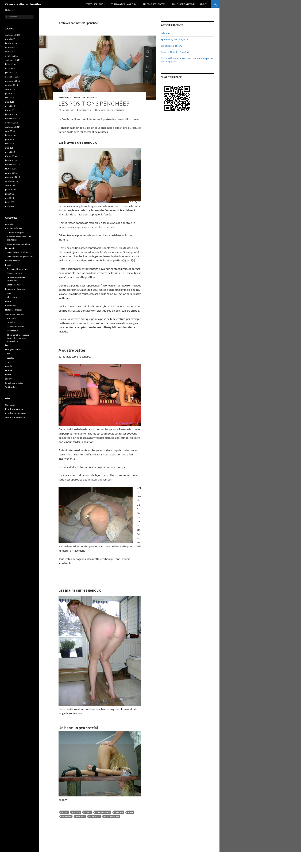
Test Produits (11, 387)
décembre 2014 (12, 118)
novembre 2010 (12, 177)
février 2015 (11, 110)
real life (8, 370)
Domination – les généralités (20, 256)
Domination (10, 248)
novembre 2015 (12, 81)
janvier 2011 (11, 173)
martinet (66, 816)
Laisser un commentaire (111, 110)
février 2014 (11, 156)
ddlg (9, 362)
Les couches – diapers (154, 4)
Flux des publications (14, 409)
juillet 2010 (10, 189)
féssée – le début (14, 273)
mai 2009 (9, 206)
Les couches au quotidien (18, 244)
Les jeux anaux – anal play (123, 4)
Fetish (8, 301)
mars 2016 (10, 68)
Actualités (9, 224)
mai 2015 (9, 97)
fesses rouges (103, 812)
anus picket (12, 318)
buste (64, 812)
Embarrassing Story (171, 45)
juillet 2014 (10, 135)
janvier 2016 (11, 72)
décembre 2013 (12, 164)
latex (9, 293)
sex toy (8, 378)
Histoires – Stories (13, 309)
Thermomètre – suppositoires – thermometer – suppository (18, 338)
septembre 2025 (12, 35)
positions (94, 816)
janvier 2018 (11, 43)
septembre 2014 (12, 127)
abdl (9, 353)
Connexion (10, 405)
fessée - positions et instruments (78, 97)
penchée (80, 816)
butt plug (11, 322)
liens (7, 345)
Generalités (10, 305)
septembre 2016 (12, 60)
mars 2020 (10, 39)
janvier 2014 (11, 160)
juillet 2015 (10, 93)
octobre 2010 (11, 181)
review (8, 374)
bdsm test (166, 33)
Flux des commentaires (15, 413)
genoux (119, 812)
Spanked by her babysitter (175, 39)
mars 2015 (10, 106)
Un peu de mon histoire (183, 4)
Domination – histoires (17, 252)
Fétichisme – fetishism (15, 289)
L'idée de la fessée (14, 284)
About (203, 4)
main (130, 812)
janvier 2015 (11, 114)
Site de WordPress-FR (15, 417)
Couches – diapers (13, 228)
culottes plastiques (15, 232)
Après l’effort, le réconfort (175, 52)
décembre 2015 (12, 76)
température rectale (14, 383)
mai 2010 (9, 198)
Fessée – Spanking (94, 4)
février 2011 (11, 168)
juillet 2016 (10, 64)
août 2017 (10, 51)
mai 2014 (9, 143)
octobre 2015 (11, 85)
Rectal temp (12, 330)
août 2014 (10, 131)
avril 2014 (9, 147)
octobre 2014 (11, 122)
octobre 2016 (11, 56)
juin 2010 (9, 193)
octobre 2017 (11, 47)
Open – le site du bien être (23, 4)
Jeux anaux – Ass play (15, 314)
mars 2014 (10, 152)
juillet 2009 (10, 202)
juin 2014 (9, 139)
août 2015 (10, 89)
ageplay (10, 358)
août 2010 (10, 185)
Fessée (87, 812)
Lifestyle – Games (13, 349)
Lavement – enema (15, 326)
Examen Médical (12, 260)
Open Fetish (85, 110)
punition (9, 366)
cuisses (76, 812)
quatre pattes (111, 816)
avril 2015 (9, 101)
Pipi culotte (12, 297)
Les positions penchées (94, 103)
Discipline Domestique (17, 269)
